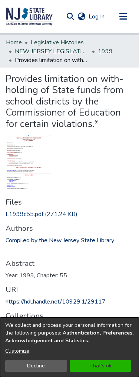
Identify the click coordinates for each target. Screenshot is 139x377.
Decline (36, 365)
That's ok (100, 365)
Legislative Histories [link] (57, 42)
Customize (17, 350)
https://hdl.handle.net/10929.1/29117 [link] (56, 302)
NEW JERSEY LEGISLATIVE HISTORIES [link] (52, 51)
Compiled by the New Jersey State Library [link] (60, 240)
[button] (29, 16)
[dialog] (69, 347)
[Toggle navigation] (123, 17)
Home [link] (14, 42)
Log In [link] (97, 17)
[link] (41, 214)
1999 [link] (105, 51)
